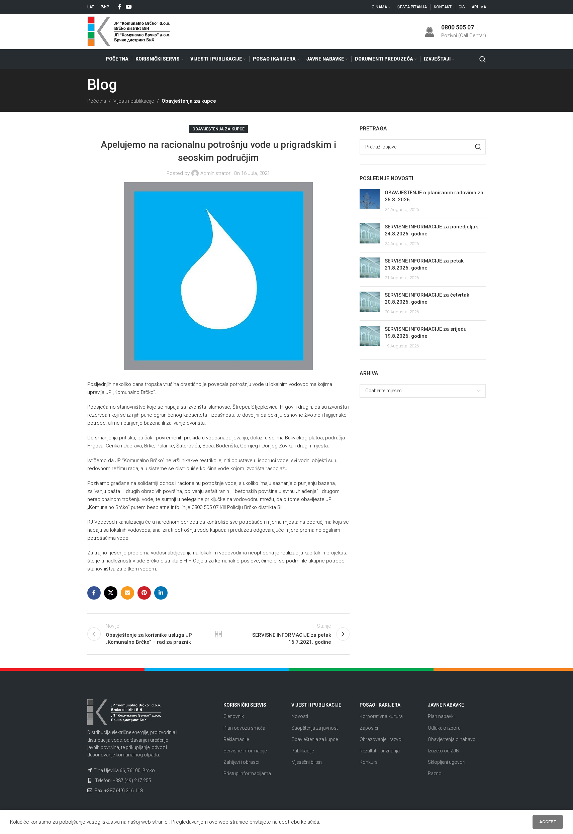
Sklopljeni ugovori (446, 762)
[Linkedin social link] (161, 593)
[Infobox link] (455, 31)
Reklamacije (236, 739)
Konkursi (369, 762)
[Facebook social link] (120, 7)
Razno (435, 773)
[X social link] (110, 593)
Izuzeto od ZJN (443, 750)
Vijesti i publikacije (133, 101)
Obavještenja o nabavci (452, 739)
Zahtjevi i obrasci (241, 762)
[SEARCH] (478, 146)
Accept (547, 821)
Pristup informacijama (247, 773)
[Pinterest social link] (144, 593)
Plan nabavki (441, 716)
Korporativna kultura (381, 716)
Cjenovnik (233, 716)
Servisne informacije (245, 750)
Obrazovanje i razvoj (381, 739)
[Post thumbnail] (370, 201)
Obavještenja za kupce (189, 101)
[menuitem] (90, 7)
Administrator (215, 173)
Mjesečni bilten (306, 762)
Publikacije (302, 750)
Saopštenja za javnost (314, 728)
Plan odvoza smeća (244, 728)
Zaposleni (370, 728)
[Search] (482, 59)
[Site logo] (129, 31)
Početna (96, 101)
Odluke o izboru (444, 728)
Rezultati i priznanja (380, 750)
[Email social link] (127, 593)
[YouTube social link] (129, 7)
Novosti (299, 716)
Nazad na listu (218, 634)
